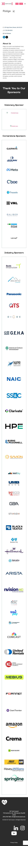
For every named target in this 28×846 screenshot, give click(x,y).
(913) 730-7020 (7, 816)
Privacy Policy (14, 842)
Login (21, 3)
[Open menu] (25, 4)
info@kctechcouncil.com (18, 816)
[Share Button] (13, 11)
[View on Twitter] (7, 38)
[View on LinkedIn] (4, 38)
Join (17, 3)
